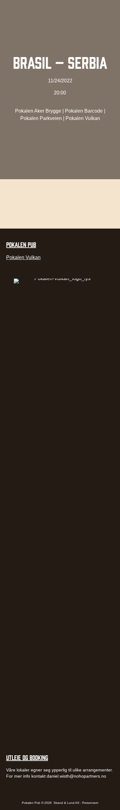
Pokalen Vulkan (83, 118)
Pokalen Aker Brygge (38, 111)
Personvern (90, 802)
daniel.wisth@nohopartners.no (76, 776)
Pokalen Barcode (84, 111)
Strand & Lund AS (67, 802)
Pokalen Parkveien (41, 118)
